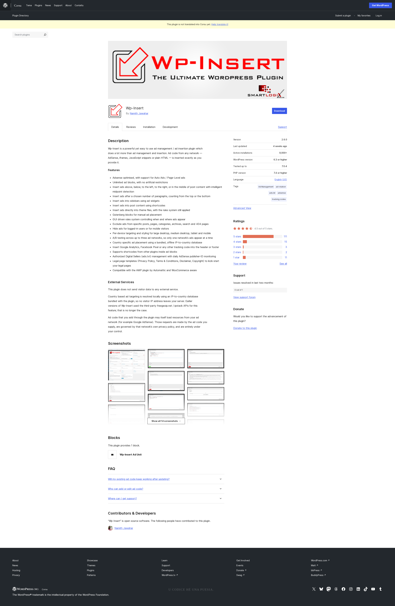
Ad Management (265, 187)
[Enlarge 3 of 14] (141, 408)
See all (283, 263)
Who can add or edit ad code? (125, 488)
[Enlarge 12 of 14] (220, 391)
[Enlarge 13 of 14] (220, 407)
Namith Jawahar (139, 113)
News (15, 565)
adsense (282, 193)
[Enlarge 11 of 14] (220, 375)
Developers (168, 570)
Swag (240, 575)
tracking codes (279, 199)
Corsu (45, 589)
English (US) (281, 179)
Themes (91, 565)
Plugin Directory (20, 15)
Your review (240, 263)
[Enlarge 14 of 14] (220, 423)
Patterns (91, 575)
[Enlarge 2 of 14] (141, 387)
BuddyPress (318, 575)
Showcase (92, 560)
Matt (314, 565)
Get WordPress (380, 5)
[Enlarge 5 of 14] (180, 353)
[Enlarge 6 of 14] (180, 374)
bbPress (316, 570)
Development (170, 126)
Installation (149, 126)
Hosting (16, 570)
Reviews (131, 126)
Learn (164, 560)
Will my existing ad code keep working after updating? (139, 479)
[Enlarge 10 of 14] (220, 353)
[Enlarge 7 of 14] (180, 397)
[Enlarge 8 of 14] (180, 417)
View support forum (244, 297)
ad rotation (281, 187)
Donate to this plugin (245, 328)
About (15, 560)
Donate (241, 570)
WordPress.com (320, 560)
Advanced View (242, 208)
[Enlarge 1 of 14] (141, 353)
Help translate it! (219, 24)
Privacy (16, 575)
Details (115, 126)
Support (282, 126)
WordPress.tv (170, 575)
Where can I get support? (122, 498)
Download (279, 111)
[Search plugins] (45, 35)
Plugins (90, 570)
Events (239, 565)
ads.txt (272, 193)
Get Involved (243, 560)
